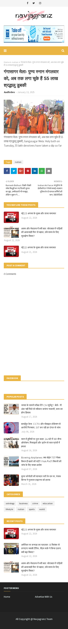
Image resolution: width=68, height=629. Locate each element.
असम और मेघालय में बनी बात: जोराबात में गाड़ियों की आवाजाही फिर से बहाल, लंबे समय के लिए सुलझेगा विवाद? (41, 232)
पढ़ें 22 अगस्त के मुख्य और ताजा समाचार (38, 247)
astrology (10, 503)
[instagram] (40, 3)
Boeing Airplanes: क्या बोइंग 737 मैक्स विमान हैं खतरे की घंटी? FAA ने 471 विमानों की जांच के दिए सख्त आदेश (41, 461)
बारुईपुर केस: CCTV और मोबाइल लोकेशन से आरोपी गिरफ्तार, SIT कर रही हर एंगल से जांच (41, 425)
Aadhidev (9, 92)
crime (35, 503)
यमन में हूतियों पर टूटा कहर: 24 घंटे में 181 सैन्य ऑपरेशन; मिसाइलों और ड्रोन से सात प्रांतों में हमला (41, 442)
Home (7, 62)
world (42, 509)
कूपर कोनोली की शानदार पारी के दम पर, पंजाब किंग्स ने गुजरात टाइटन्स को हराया (41, 478)
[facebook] (27, 3)
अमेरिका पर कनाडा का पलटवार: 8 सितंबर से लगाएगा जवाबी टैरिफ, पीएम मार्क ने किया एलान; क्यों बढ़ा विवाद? (41, 548)
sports (32, 509)
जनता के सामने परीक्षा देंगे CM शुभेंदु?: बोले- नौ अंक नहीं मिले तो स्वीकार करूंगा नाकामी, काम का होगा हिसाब (42, 409)
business (23, 503)
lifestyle (9, 509)
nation (15, 62)
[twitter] (34, 3)
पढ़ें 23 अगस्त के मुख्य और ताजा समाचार (38, 213)
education (48, 503)
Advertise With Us (43, 596)
